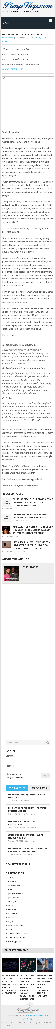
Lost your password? (15, 777)
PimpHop (12, 913)
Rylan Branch (7, 38)
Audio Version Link (12, 68)
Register (7, 1022)
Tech (10, 929)
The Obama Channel (17, 933)
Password (10, 766)
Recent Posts (39, 788)
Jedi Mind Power (15, 893)
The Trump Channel (17, 937)
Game (10, 889)
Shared (11, 917)
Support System (15, 925)
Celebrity (12, 881)
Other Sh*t (13, 909)
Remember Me (14, 774)
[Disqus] (28, 621)
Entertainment (14, 885)
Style (10, 921)
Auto (10, 878)
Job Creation (14, 897)
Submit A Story (24, 1022)
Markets (12, 905)
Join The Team (44, 1022)
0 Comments (7, 509)
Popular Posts (17, 788)
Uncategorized (14, 941)
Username (10, 756)
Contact (11, 1026)
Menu (6, 23)
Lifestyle (38, 38)
